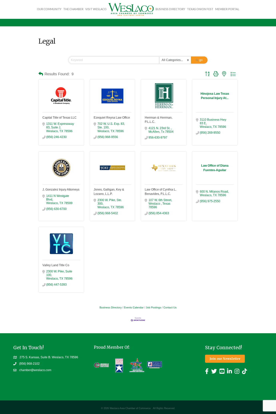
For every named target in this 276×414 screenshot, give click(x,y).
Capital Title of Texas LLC (59, 117)
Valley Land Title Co (55, 265)
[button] (40, 74)
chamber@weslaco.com (35, 370)
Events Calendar (134, 307)
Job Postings (153, 307)
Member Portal (227, 9)
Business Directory (170, 9)
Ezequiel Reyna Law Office (112, 117)
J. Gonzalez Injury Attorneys (60, 189)
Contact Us (169, 307)
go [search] (201, 60)
